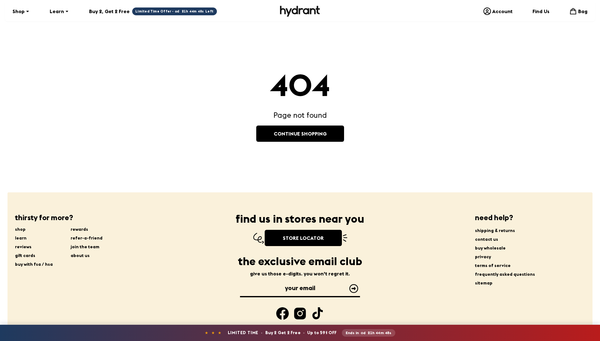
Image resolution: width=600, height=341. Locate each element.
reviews (23, 247)
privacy (483, 256)
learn (21, 238)
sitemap (483, 283)
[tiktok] (317, 313)
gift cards (25, 255)
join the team (85, 247)
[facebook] (282, 313)
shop (20, 229)
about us (80, 255)
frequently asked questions (505, 274)
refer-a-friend (86, 238)
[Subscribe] (354, 288)
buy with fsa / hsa (34, 264)
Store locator (303, 238)
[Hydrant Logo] (300, 11)
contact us (486, 239)
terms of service (493, 265)
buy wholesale (490, 248)
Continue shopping (300, 134)
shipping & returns (495, 230)
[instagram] (300, 313)
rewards (79, 229)
